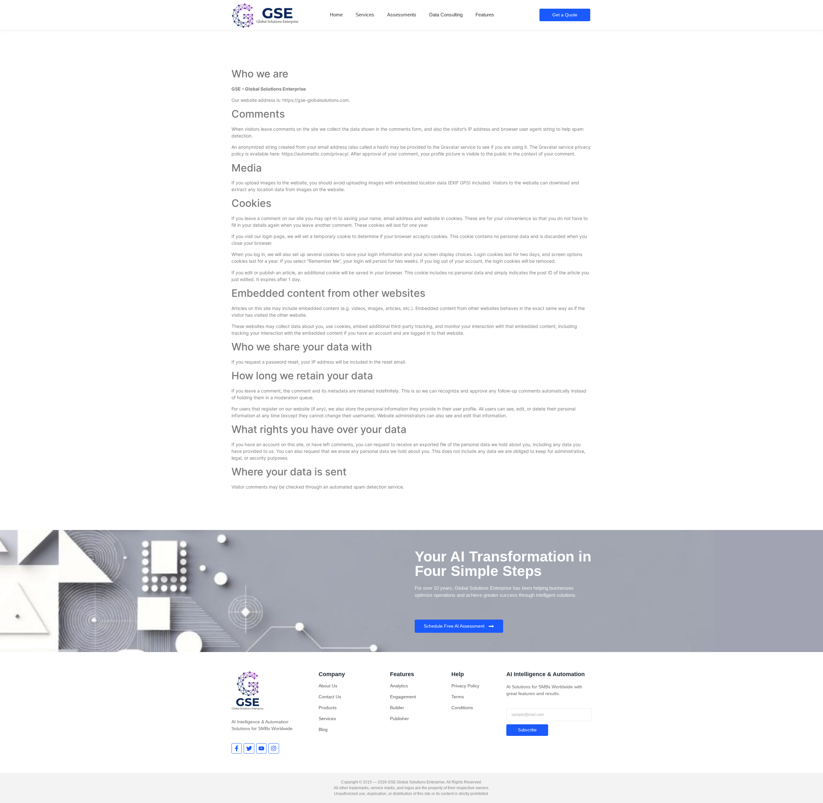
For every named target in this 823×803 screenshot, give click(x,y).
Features (484, 14)
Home (336, 14)
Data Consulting (446, 14)
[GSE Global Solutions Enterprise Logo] (265, 15)
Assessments (401, 14)
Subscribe (527, 730)
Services (365, 14)
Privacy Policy (465, 685)
